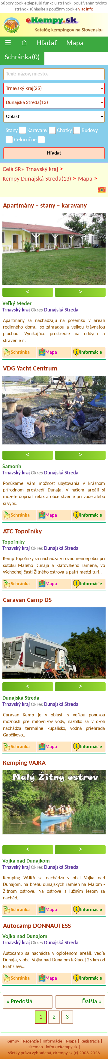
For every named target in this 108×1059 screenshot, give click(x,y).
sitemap (35, 1047)
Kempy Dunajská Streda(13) (39, 179)
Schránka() (22, 57)
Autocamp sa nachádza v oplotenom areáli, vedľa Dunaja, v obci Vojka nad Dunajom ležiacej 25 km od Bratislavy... (54, 960)
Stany (12, 131)
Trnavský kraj (44, 169)
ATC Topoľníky (22, 531)
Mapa (75, 43)
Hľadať (47, 43)
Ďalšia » (92, 1002)
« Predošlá (19, 1002)
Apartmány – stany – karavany (45, 205)
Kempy (13, 1041)
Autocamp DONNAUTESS (37, 926)
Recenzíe (31, 1041)
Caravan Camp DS (27, 600)
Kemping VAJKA (24, 763)
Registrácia (90, 1041)
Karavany (37, 131)
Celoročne (25, 140)
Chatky (64, 131)
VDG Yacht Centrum (30, 368)
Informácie (52, 1041)
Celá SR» (13, 170)
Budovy (90, 131)
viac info (85, 9)
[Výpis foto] (101, 189)
